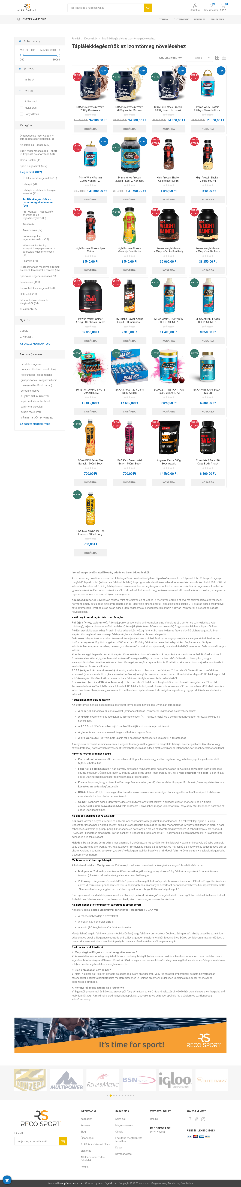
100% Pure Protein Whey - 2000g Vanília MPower (129, 108)
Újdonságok (87, 1138)
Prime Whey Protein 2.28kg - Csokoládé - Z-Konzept (208, 110)
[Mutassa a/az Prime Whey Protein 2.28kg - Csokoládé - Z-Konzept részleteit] (207, 84)
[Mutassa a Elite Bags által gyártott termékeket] (175, 1080)
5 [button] (119, 1095)
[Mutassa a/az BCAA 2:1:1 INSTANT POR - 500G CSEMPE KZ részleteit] (168, 366)
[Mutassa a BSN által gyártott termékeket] (102, 1080)
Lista (224, 58)
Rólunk (84, 1166)
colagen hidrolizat (31, 369)
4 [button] (116, 1095)
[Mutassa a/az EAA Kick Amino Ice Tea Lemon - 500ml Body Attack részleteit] (90, 508)
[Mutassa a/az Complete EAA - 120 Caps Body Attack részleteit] (207, 437)
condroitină (49, 369)
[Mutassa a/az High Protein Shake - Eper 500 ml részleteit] (90, 225)
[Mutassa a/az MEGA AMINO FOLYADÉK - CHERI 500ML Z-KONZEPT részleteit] (168, 296)
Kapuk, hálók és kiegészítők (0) (38, 288)
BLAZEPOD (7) (28, 309)
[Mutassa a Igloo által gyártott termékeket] (139, 1080)
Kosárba (90, 129)
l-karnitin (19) (30, 260)
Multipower (31, 107)
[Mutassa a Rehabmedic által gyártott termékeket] (66, 1080)
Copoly (24, 330)
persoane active (30, 390)
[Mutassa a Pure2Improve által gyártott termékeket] (211, 1080)
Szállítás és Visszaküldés (95, 1144)
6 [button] (122, 1095)
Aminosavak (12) (32, 230)
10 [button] (133, 1095)
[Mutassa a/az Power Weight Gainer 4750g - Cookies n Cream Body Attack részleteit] (90, 296)
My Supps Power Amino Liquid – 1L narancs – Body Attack (129, 322)
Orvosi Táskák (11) (30, 160)
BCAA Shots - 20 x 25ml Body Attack (130, 391)
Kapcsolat (86, 1118)
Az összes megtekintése (35, 343)
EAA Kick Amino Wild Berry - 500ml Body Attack (130, 463)
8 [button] (128, 1095)
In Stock (29, 79)
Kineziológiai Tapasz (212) (35, 144)
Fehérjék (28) (30, 184)
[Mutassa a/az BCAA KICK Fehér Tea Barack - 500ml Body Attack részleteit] (90, 437)
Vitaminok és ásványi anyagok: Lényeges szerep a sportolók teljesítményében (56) (39, 250)
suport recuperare (31, 412)
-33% (103, 70)
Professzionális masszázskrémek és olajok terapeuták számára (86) (40, 268)
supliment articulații (32, 406)
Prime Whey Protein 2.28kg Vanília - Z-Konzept (90, 181)
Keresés (148, 8)
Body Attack (32, 114)
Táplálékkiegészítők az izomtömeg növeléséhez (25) (38, 202)
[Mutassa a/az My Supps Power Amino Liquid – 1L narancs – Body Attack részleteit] (129, 296)
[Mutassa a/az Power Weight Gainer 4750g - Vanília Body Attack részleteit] (207, 225)
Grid (217, 58)
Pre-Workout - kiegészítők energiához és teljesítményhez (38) (38, 215)
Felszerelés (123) (30, 282)
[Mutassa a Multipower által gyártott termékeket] (30, 1080)
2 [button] (110, 1095)
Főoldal (76, 38)
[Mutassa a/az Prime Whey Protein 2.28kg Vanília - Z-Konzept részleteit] (90, 155)
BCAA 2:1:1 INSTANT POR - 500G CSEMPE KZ (169, 391)
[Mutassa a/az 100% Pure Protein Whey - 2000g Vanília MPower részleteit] (129, 84)
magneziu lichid (48, 380)
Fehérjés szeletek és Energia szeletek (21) (39, 192)
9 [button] (130, 1095)
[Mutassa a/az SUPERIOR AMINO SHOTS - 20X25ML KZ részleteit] (90, 366)
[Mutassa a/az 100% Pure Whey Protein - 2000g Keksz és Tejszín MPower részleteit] (168, 84)
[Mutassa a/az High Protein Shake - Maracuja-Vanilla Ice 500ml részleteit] (129, 225)
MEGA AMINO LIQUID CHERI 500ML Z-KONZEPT (208, 322)
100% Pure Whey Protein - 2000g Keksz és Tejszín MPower (169, 110)
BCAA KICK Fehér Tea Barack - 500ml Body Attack (90, 463)
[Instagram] (203, 1119)
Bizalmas (86, 1150)
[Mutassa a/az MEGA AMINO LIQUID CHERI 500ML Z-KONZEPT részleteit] (207, 296)
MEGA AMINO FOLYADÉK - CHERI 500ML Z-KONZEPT (168, 322)
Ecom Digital (105, 1183)
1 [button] (107, 1095)
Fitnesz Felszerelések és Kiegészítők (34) (34, 302)
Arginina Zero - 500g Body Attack (169, 462)
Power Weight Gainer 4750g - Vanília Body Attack (208, 251)
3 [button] (113, 1095)
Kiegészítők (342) (31, 172)
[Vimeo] (196, 1118)
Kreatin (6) (29, 224)
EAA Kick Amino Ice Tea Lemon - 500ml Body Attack (90, 534)
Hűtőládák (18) (28, 294)
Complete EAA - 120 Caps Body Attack (208, 462)
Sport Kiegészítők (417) (33, 166)
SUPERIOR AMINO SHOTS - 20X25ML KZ (90, 391)
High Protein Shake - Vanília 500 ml (208, 179)
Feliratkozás (63, 1141)
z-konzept (47, 417)
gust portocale (29, 380)
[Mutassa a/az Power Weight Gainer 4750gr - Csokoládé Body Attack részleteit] (168, 225)
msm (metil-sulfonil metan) (36, 385)
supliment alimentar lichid (35, 401)
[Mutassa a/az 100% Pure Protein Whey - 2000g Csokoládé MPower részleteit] (90, 84)
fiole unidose (28, 374)
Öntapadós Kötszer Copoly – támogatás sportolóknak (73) (37, 137)
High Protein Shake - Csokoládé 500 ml (168, 179)
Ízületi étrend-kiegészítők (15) (40, 178)
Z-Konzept (31, 101)
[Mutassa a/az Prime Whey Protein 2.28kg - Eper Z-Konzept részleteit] (129, 155)
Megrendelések (124, 1125)
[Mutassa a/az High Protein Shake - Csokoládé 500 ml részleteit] (168, 155)
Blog (83, 1131)
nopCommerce (69, 1183)
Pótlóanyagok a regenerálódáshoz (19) (36, 238)
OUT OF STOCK (77, 77)
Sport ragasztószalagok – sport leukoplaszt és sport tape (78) (38, 152)
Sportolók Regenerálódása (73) (38, 276)
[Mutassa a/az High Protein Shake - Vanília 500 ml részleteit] (207, 155)
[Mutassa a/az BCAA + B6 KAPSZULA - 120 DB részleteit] (207, 366)
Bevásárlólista (123, 1154)
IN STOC (116, 77)
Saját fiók (195, 10)
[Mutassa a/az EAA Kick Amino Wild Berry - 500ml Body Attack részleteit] (129, 437)
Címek (119, 1131)
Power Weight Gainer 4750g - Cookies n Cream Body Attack (90, 322)
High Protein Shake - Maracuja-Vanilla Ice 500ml (129, 251)
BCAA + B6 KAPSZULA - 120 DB (208, 391)
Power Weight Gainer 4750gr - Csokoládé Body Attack (168, 251)
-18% (221, 70)
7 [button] (125, 1095)
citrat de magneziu (31, 364)
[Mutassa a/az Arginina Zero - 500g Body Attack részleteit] (168, 437)
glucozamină (44, 374)
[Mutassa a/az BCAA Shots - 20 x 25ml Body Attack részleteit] (129, 366)
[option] (30, 1080)
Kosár (118, 1147)
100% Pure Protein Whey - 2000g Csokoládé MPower (91, 110)
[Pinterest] (190, 1119)
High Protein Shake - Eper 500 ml (90, 250)
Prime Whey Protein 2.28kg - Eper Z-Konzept (129, 179)
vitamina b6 (29, 417)
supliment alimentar (35, 396)
